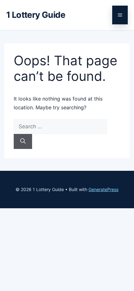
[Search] (23, 141)
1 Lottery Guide (35, 15)
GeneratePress (103, 189)
